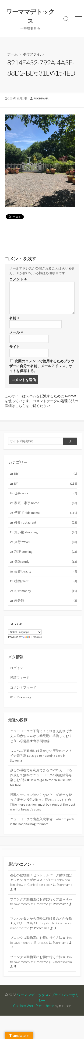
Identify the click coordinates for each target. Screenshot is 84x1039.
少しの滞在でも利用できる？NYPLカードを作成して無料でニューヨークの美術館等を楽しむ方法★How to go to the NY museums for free (41, 777)
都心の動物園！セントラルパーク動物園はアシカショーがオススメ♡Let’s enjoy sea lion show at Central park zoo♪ (41, 879)
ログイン (16, 668)
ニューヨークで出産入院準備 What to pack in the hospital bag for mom (42, 821)
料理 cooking (45, 552)
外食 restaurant (45, 522)
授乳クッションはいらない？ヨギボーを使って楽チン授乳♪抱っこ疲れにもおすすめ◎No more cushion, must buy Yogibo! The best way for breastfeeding (42, 802)
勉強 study (45, 561)
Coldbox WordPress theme (33, 1006)
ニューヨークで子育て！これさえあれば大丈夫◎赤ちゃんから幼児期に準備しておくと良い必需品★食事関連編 (41, 736)
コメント (18, 279)
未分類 (45, 600)
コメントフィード (23, 687)
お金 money (45, 591)
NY (45, 483)
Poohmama (41, 98)
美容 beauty (45, 571)
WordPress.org (20, 697)
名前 (14, 318)
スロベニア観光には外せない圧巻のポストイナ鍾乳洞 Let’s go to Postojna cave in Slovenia (41, 756)
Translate (36, 636)
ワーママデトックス (33, 995)
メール (16, 332)
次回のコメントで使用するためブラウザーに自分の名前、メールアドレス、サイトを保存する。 (41, 366)
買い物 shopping (45, 532)
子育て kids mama (45, 513)
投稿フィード (20, 678)
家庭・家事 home (45, 503)
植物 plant (45, 581)
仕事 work (45, 493)
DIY (45, 473)
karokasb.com (62, 962)
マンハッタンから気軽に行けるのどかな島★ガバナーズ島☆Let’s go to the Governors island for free (41, 923)
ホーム (12, 54)
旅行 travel (45, 542)
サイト (14, 346)
